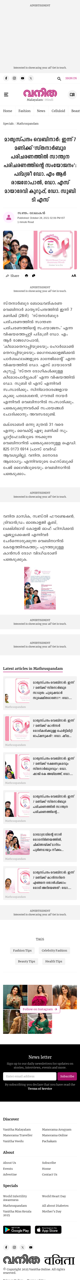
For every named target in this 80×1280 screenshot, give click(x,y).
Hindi (49, 100)
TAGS (40, 939)
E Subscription (72, 94)
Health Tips (53, 961)
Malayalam (35, 100)
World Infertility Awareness (15, 1198)
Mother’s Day (51, 1211)
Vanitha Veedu (13, 1141)
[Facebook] (6, 78)
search (58, 78)
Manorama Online (55, 1135)
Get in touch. (59, 67)
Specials (8, 123)
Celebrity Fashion (54, 950)
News (41, 111)
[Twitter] (31, 78)
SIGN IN (71, 78)
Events (8, 1169)
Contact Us (49, 1174)
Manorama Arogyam (56, 1129)
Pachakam (49, 1141)
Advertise (10, 1174)
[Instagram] (14, 78)
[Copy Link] (34, 275)
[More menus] (6, 95)
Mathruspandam (28, 123)
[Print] (26, 275)
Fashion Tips (22, 950)
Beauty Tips (26, 961)
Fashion (24, 111)
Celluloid (58, 111)
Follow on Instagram (38, 1009)
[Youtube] (22, 78)
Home (7, 111)
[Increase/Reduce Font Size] (74, 275)
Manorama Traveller (17, 1135)
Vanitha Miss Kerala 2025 (17, 1213)
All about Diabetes (55, 1206)
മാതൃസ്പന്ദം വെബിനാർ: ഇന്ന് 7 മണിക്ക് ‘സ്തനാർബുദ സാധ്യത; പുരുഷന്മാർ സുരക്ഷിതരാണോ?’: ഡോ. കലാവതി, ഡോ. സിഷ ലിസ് (53, 693)
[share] (12, 276)
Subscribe (49, 1163)
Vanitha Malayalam (17, 1129)
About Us (9, 1163)
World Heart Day (54, 1196)
